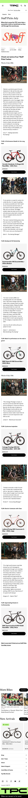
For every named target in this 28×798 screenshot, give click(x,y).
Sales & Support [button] (5, 766)
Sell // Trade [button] (4, 759)
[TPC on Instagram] (2, 781)
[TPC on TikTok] (19, 781)
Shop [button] (2, 755)
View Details (14, 172)
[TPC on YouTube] (15, 781)
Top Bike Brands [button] (5, 773)
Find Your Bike (17, 10)
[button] (26, 10)
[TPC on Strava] (6, 781)
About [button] (3, 762)
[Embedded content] (14, 667)
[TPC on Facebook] (11, 781)
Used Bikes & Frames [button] (7, 770)
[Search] (21, 5)
